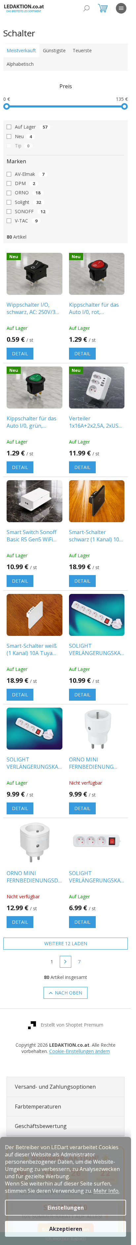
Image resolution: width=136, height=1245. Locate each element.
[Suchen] (86, 8)
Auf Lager (31, 127)
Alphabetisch (20, 64)
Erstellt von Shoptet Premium (72, 1024)
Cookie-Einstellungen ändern (79, 1051)
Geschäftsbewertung (41, 1126)
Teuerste (82, 50)
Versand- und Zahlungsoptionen (55, 1086)
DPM (25, 183)
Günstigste (54, 50)
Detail (20, 353)
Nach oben (68, 993)
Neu (23, 136)
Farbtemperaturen (38, 1106)
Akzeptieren (65, 1228)
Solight (28, 202)
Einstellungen (66, 1207)
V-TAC (26, 220)
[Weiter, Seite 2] (66, 962)
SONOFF (30, 211)
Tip (22, 145)
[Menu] (121, 8)
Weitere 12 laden (65, 943)
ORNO (27, 192)
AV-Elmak (29, 174)
